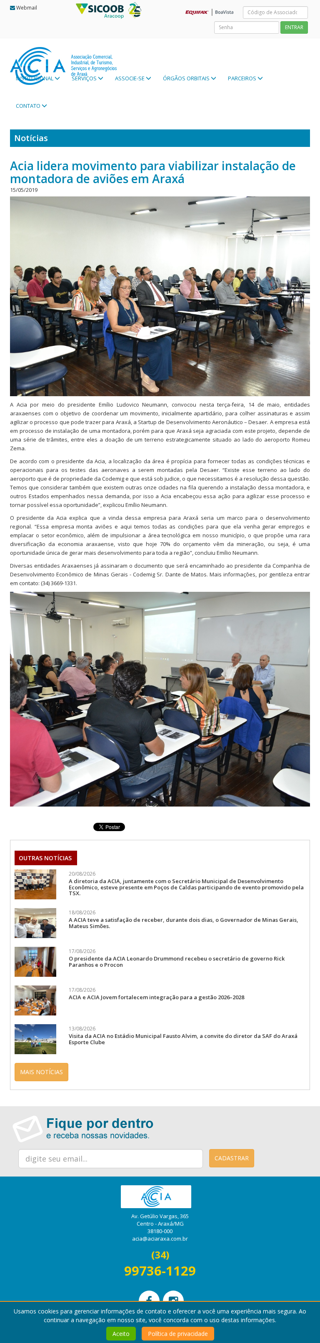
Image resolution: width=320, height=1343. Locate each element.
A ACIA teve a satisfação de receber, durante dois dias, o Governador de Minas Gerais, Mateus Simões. (183, 922)
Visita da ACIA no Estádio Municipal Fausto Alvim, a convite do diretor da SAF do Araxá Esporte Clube (183, 1038)
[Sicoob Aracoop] (113, 9)
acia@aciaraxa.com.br (160, 1238)
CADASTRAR (232, 1158)
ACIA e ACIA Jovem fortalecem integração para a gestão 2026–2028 (156, 997)
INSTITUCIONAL (35, 78)
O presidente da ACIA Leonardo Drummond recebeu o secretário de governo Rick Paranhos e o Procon (177, 961)
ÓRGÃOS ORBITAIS (187, 78)
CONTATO (29, 105)
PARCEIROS (243, 78)
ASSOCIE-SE (130, 78)
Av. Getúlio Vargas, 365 (160, 1216)
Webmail (26, 7)
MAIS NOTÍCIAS (41, 1072)
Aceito (121, 1334)
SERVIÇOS (85, 78)
